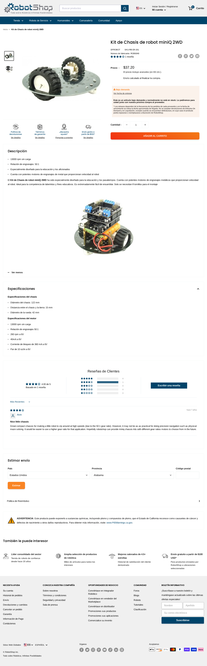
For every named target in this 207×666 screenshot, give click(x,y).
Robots (137, 600)
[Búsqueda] (125, 8)
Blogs (136, 595)
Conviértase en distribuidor (101, 606)
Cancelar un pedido (12, 609)
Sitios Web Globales (12, 645)
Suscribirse (182, 620)
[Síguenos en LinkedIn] (116, 650)
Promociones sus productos (102, 611)
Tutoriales (138, 604)
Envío (6, 600)
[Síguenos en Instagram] (93, 650)
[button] (118, 56)
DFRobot (115, 50)
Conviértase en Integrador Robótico (101, 592)
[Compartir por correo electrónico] (197, 56)
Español (40, 645)
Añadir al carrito (155, 136)
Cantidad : (116, 124)
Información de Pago (13, 618)
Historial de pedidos (12, 595)
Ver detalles (16, 138)
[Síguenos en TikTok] (110, 650)
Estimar (16, 485)
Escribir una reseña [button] (169, 385)
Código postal (183, 468)
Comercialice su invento (100, 620)
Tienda (16, 20)
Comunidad (104, 20)
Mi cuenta (158, 9)
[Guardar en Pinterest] (186, 56)
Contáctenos (9, 623)
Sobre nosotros (50, 590)
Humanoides (64, 20)
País (10, 468)
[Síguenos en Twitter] (87, 650)
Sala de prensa (50, 604)
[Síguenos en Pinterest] (99, 650)
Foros (136, 590)
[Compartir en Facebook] (180, 56)
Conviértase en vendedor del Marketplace (102, 600)
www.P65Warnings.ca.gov (119, 522)
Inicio (5, 29)
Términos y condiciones (54, 595)
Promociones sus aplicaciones (103, 615)
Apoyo (119, 20)
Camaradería (85, 20)
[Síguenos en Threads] (122, 650)
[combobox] (90, 8)
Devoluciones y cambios (15, 604)
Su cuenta (8, 590)
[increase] (145, 125)
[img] (17, 410)
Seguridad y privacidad (54, 600)
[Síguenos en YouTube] (104, 650)
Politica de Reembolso (18, 501)
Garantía (7, 614)
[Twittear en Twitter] (191, 56)
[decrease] (127, 125)
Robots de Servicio (39, 20)
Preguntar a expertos (64, 138)
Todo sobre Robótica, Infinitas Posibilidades (22, 656)
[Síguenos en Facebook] (81, 650)
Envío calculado (131, 78)
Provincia (97, 468)
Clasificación (140, 609)
